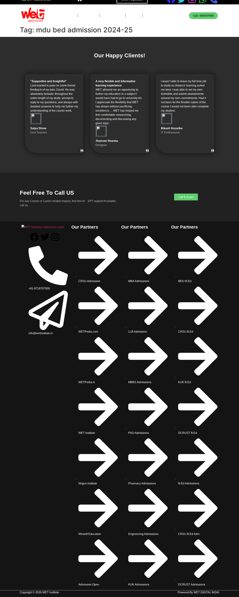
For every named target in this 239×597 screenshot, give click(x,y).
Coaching (112, 15)
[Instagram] (55, 237)
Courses (65, 15)
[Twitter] (44, 237)
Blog (134, 15)
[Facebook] (34, 237)
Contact (154, 15)
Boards (88, 15)
